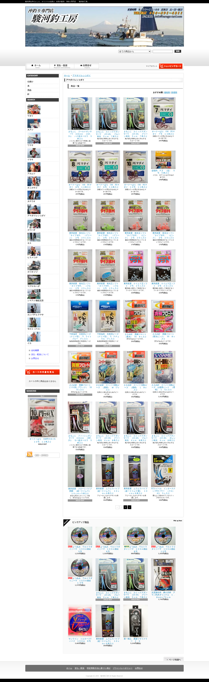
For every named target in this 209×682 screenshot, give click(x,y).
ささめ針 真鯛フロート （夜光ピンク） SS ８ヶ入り (163, 336)
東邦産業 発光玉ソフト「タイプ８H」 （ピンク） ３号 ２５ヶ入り (163, 235)
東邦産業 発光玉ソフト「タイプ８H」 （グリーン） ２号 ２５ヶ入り (80, 235)
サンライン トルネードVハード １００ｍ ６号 (80, 640)
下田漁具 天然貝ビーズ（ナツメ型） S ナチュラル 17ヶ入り (107, 336)
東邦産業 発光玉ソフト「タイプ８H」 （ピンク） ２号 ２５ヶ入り (135, 235)
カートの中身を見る (42, 372)
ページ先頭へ (174, 659)
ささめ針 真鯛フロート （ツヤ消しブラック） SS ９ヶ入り (81, 387)
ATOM (45, 455)
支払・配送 (79, 668)
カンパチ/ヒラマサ (35, 315)
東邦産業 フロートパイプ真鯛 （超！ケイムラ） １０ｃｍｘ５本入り (80, 491)
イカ (29, 343)
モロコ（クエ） (34, 329)
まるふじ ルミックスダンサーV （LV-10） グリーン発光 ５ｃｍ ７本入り (136, 133)
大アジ (30, 130)
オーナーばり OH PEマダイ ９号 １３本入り (107, 186)
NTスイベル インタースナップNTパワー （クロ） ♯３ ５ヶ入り (163, 490)
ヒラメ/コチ (32, 257)
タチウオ (31, 201)
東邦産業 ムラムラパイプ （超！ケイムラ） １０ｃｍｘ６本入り (108, 490)
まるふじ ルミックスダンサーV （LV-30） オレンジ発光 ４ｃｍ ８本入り (163, 438)
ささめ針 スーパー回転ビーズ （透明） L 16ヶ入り (135, 387)
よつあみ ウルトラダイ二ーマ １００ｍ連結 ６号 (109, 549)
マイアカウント (151, 66)
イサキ (30, 159)
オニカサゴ (32, 188)
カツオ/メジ (32, 272)
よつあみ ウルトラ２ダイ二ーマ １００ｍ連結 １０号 (164, 549)
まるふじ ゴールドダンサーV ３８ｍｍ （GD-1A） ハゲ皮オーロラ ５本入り (80, 135)
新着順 (174, 92)
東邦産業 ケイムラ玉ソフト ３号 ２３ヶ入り (163, 284)
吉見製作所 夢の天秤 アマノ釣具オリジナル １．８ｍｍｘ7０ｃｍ (163, 594)
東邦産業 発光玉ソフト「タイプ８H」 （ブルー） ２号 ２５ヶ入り (80, 285)
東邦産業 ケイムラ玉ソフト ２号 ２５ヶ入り (135, 284)
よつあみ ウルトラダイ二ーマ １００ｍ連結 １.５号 (81, 580)
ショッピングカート (170, 66)
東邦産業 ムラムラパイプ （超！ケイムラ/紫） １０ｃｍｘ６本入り (136, 490)
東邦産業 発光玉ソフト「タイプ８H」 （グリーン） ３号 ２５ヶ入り (107, 235)
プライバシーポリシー (122, 668)
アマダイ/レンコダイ (36, 215)
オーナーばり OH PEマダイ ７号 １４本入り (163, 132)
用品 (29, 90)
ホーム (37, 66)
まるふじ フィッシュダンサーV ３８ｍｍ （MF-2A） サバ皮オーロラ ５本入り (80, 439)
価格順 (167, 92)
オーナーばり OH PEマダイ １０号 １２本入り (135, 186)
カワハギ (31, 230)
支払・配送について (62, 66)
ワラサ (30, 145)
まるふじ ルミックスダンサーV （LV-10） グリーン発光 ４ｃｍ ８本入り (108, 438)
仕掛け (30, 82)
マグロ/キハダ (33, 286)
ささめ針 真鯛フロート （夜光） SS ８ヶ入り (136, 335)
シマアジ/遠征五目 (35, 300)
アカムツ (31, 173)
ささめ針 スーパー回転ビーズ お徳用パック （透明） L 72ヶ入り (163, 387)
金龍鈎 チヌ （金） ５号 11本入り (163, 171)
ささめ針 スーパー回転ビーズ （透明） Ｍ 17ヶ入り (108, 387)
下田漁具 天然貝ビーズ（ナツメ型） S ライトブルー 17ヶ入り (80, 336)
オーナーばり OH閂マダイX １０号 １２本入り (43, 440)
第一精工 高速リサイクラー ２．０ (135, 640)
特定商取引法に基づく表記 (98, 668)
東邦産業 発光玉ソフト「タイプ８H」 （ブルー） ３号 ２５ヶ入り (108, 285)
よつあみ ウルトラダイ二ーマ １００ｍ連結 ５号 (81, 549)
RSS (36, 455)
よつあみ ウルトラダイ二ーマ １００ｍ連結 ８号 (136, 549)
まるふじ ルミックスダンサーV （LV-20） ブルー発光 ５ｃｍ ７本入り (108, 134)
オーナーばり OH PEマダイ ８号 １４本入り (80, 186)
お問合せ (86, 66)
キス (29, 243)
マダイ (30, 116)
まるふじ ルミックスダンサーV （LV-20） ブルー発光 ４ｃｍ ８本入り (136, 438)
